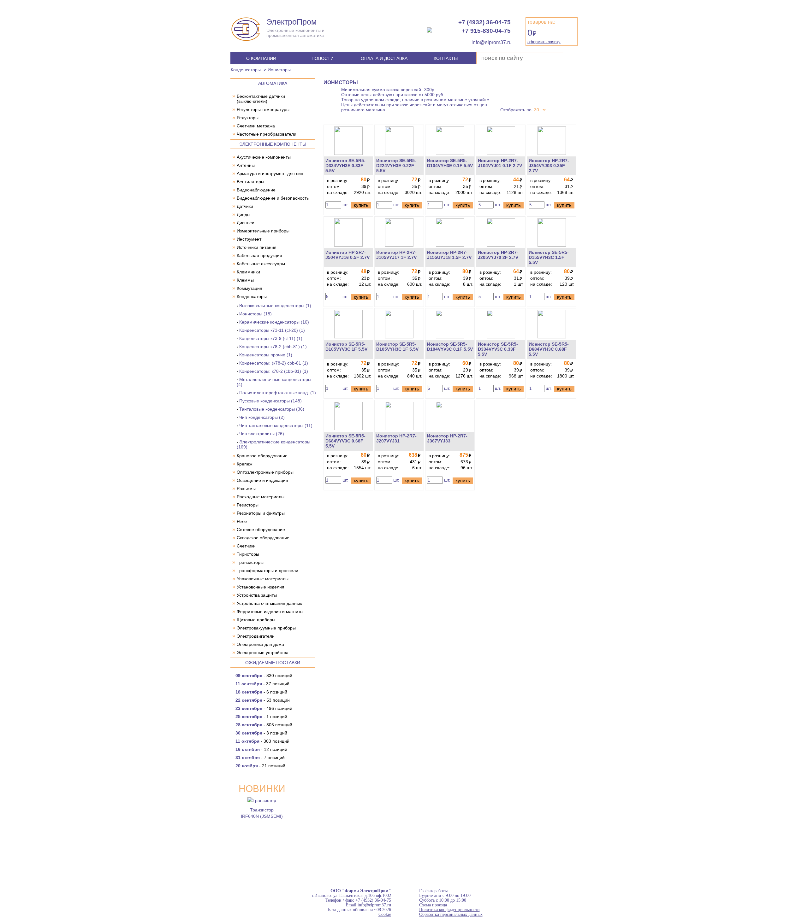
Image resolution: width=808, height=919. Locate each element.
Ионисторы (279, 69)
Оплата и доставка (384, 58)
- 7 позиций (260, 757)
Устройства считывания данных (269, 603)
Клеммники (248, 271)
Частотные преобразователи (266, 134)
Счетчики (246, 545)
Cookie (384, 914)
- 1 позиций (261, 716)
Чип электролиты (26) (261, 433)
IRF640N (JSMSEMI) (262, 816)
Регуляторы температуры (263, 109)
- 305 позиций (263, 724)
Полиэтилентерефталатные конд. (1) (277, 392)
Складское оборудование (263, 537)
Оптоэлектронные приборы (265, 472)
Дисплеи (245, 222)
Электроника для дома (260, 644)
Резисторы (247, 504)
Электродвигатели (256, 636)
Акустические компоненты (264, 157)
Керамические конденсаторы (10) (274, 322)
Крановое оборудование (262, 455)
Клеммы (245, 280)
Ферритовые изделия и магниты (270, 611)
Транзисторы (250, 562)
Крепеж (244, 463)
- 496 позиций (263, 708)
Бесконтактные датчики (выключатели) (261, 99)
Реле (242, 521)
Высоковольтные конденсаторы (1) (275, 305)
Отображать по (516, 109)
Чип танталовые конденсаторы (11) (275, 425)
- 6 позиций (261, 691)
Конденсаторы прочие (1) (265, 354)
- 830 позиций (263, 675)
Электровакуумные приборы (266, 627)
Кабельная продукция (259, 255)
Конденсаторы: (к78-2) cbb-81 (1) (273, 363)
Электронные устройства (262, 652)
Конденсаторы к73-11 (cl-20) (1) (272, 330)
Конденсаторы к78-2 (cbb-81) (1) (273, 346)
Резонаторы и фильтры (261, 513)
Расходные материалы (260, 496)
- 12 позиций (261, 749)
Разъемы (246, 488)
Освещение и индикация (262, 480)
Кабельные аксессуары (261, 263)
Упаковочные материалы (262, 578)
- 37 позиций (262, 683)
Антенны (246, 165)
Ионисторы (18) (255, 313)
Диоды (243, 214)
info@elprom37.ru (374, 905)
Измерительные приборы (263, 230)
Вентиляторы (250, 181)
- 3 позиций (261, 732)
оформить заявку (544, 41)
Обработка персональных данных (451, 914)
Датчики (245, 206)
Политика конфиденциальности (449, 909)
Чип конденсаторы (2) (262, 417)
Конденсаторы (246, 69)
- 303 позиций (262, 741)
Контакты (446, 58)
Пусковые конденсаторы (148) (270, 400)
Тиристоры (248, 554)
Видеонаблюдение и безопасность (273, 198)
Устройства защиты (257, 595)
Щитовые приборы (256, 619)
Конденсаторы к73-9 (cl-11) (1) (270, 338)
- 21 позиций (260, 765)
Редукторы (247, 117)
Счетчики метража (256, 125)
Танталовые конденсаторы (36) (271, 409)
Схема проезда (433, 905)
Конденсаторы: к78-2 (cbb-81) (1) (273, 371)
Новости (323, 58)
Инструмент (249, 239)
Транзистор (262, 809)
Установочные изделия (260, 586)
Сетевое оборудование (261, 529)
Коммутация (249, 288)
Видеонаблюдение (256, 189)
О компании (261, 58)
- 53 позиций (262, 700)
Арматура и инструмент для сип (270, 173)
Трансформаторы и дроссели (267, 570)
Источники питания (256, 247)
